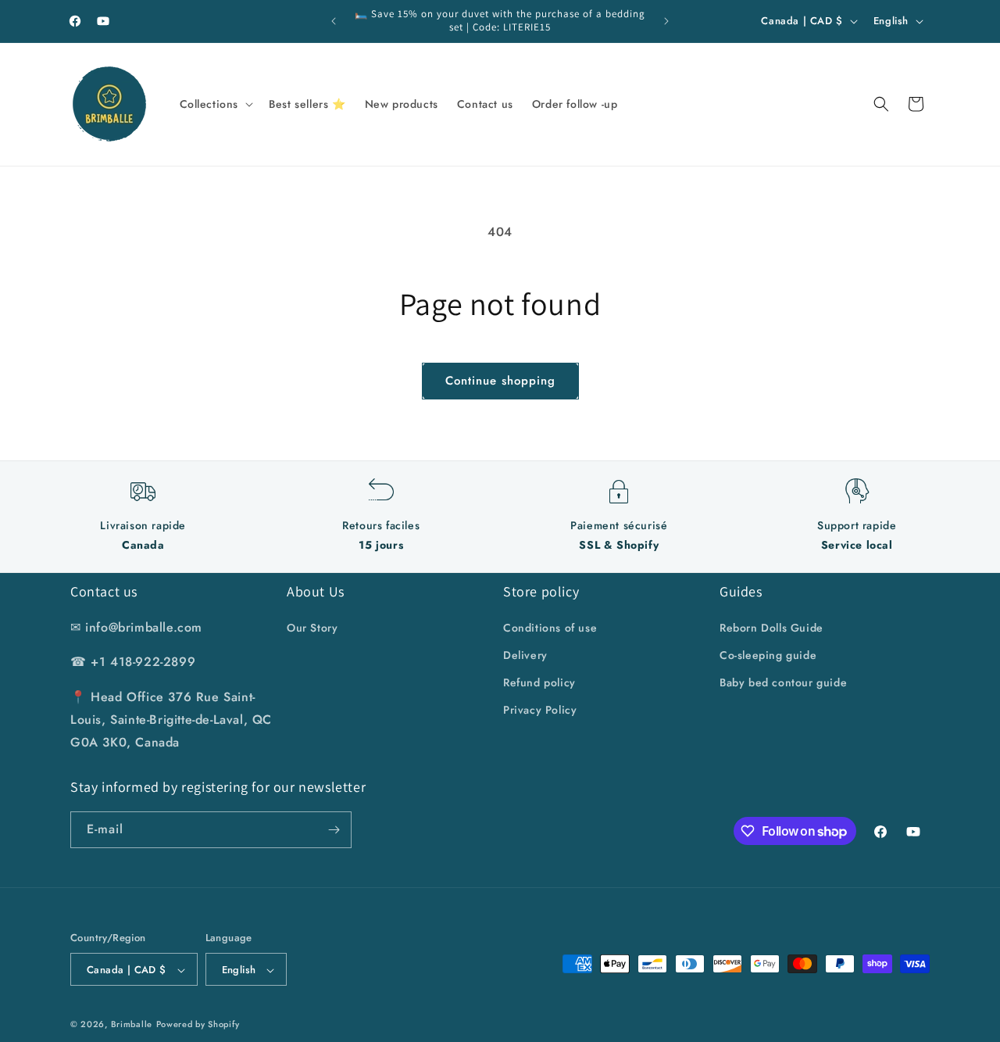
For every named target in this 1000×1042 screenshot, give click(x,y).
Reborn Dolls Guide (771, 628)
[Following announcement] (666, 21)
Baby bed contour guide (783, 682)
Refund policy (539, 682)
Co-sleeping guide (768, 655)
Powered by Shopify (198, 1025)
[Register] (333, 829)
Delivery (525, 655)
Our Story (312, 628)
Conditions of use (550, 628)
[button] (215, 104)
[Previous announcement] (333, 21)
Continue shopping (500, 380)
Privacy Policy (540, 710)
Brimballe (131, 1025)
